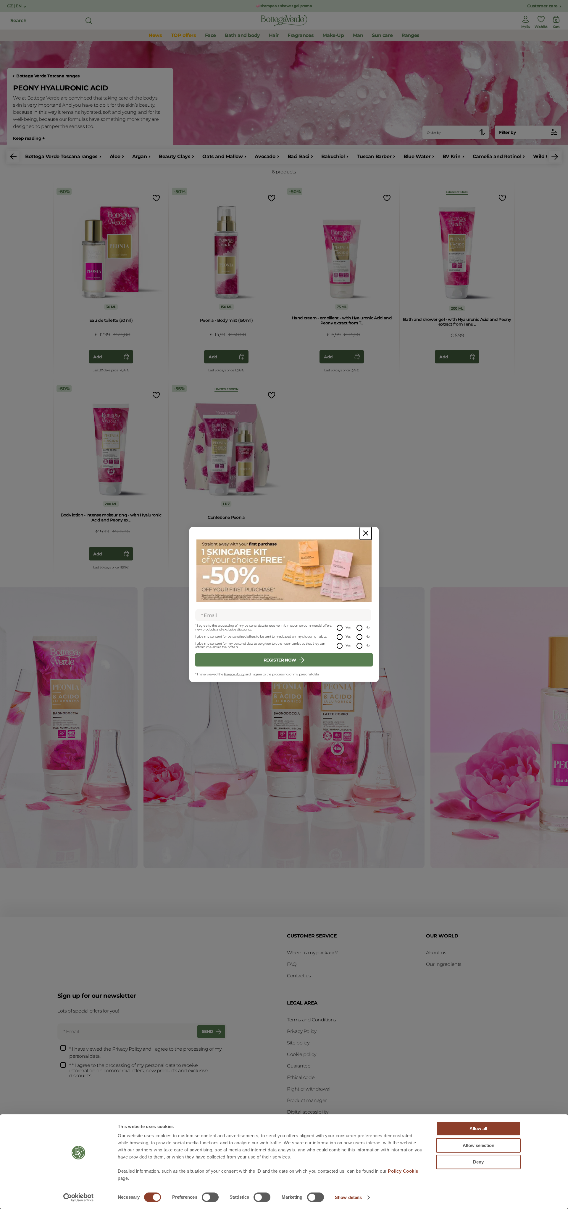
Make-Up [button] (333, 35)
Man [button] (358, 35)
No (367, 627)
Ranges (410, 35)
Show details (348, 1197)
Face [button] (210, 35)
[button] (13, 156)
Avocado (265, 156)
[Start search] (89, 21)
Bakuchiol (333, 156)
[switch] (210, 1197)
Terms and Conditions (311, 1020)
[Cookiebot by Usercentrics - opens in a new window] (78, 1197)
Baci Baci (298, 156)
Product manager (307, 1100)
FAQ (291, 964)
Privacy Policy (234, 674)
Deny (478, 1161)
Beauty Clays (174, 156)
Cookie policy (301, 1054)
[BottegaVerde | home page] (284, 21)
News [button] (155, 35)
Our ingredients (444, 964)
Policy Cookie (403, 1171)
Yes (348, 627)
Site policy (298, 1043)
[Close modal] (366, 533)
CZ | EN (14, 6)
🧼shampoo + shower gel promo (284, 6)
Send (207, 1031)
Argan (139, 156)
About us (436, 953)
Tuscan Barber (374, 156)
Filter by (507, 132)
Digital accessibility (307, 1112)
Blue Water (417, 156)
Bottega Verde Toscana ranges (48, 76)
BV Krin (451, 156)
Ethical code (300, 1077)
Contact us (299, 976)
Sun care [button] (382, 35)
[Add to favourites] (155, 198)
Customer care (542, 6)
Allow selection (478, 1145)
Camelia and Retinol (497, 156)
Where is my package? (312, 953)
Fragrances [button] (301, 35)
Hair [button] (274, 35)
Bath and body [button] (242, 35)
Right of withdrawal (308, 1089)
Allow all (478, 1128)
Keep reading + (28, 138)
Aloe (115, 156)
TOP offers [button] (183, 35)
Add (97, 357)
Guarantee (298, 1066)
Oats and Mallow (222, 156)
